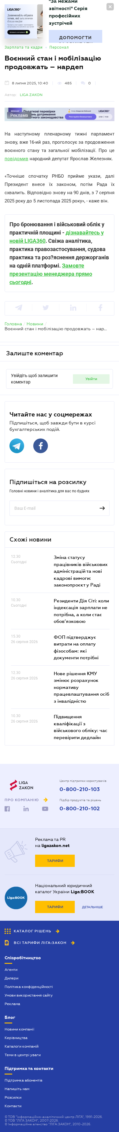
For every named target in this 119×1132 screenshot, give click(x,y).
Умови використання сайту (29, 995)
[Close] (110, 6)
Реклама (12, 1004)
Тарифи (55, 861)
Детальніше (92, 907)
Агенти (11, 969)
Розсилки (13, 1097)
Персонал (59, 47)
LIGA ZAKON (31, 95)
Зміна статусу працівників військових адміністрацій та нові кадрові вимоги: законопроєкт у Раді (81, 570)
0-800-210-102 (80, 809)
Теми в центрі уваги (23, 1055)
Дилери (11, 978)
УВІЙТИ (91, 379)
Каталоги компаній (21, 1046)
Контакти (13, 1106)
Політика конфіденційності (29, 987)
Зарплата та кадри (24, 47)
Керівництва (16, 1038)
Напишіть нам (17, 1089)
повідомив (16, 158)
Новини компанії (19, 1029)
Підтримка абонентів (23, 1080)
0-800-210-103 (80, 789)
